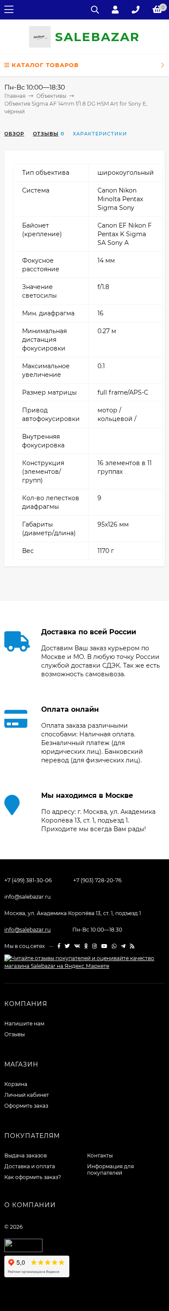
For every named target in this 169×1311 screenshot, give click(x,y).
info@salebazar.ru (27, 896)
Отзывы (45, 134)
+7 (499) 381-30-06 (28, 880)
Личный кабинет (26, 1095)
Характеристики (100, 134)
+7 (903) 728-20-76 (97, 880)
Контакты (100, 1155)
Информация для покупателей (110, 1169)
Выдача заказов (25, 1155)
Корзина (15, 1084)
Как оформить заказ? (32, 1177)
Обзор (14, 134)
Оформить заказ (26, 1105)
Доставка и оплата (29, 1166)
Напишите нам (24, 1023)
